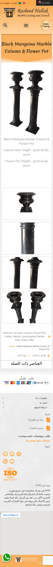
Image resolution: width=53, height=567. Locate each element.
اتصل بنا (14, 3)
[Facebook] (12, 454)
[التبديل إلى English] (24, 3)
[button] (5, 25)
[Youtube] (12, 461)
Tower (24, 340)
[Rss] (5, 461)
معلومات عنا (5, 3)
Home (12, 346)
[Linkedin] (5, 454)
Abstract (7, 333)
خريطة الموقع (40, 407)
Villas (31, 340)
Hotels (8, 336)
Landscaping (29, 336)
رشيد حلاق (6, 557)
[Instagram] (18, 454)
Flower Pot (40, 333)
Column (28, 333)
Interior (16, 336)
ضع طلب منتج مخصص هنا (38, 440)
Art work (18, 333)
